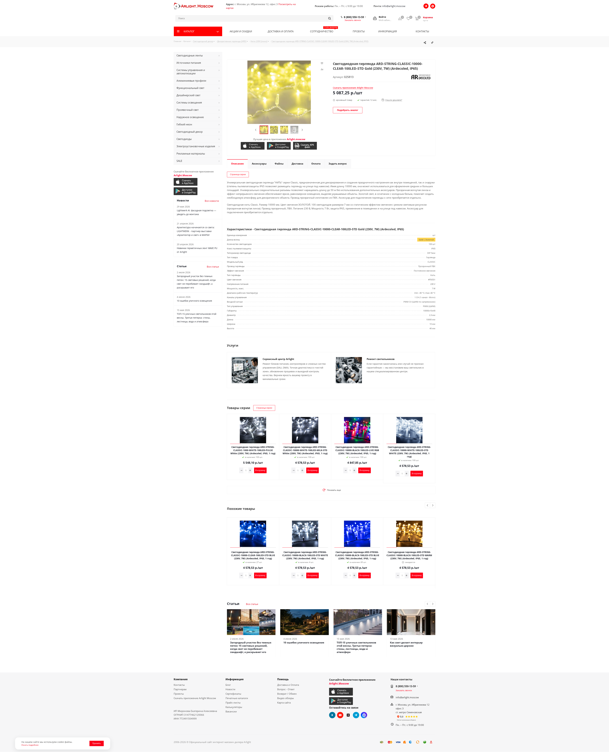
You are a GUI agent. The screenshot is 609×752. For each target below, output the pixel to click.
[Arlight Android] (279, 146)
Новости (230, 689)
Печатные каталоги (237, 698)
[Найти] (329, 18)
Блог (228, 684)
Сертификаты (233, 693)
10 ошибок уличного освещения (303, 642)
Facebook (364, 715)
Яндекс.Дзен (348, 715)
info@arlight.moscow (393, 6)
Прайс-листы (233, 702)
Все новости (212, 200)
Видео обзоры (285, 698)
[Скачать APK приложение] (305, 146)
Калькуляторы (234, 707)
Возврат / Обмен (287, 693)
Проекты (179, 693)
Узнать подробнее (30, 745)
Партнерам (180, 689)
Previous (256, 130)
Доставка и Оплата (288, 684)
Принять (96, 743)
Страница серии (238, 174)
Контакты (179, 684)
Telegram (356, 715)
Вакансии (231, 711)
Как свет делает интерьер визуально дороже (406, 644)
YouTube (340, 715)
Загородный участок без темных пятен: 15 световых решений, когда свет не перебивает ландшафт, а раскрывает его (250, 647)
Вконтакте (332, 715)
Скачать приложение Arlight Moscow (195, 698)
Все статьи (252, 604)
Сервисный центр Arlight (278, 359)
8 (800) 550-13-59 (354, 17)
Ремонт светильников (381, 359)
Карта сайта (284, 702)
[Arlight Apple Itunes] (253, 146)
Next (302, 130)
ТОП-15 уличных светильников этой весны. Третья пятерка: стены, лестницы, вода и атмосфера (356, 647)
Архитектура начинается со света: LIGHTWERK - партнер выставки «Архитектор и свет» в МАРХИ (196, 231)
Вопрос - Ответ (286, 689)
